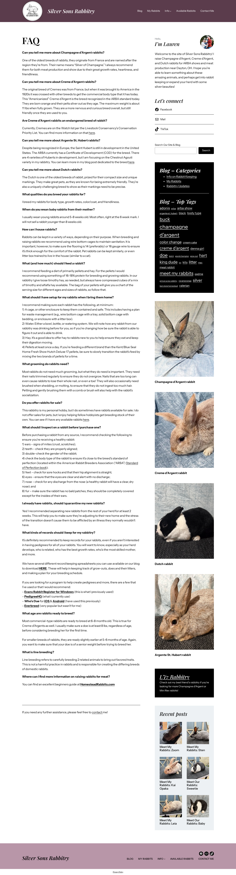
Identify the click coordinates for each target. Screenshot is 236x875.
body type (194, 213)
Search (206, 150)
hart (203, 255)
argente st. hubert (168, 213)
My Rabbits (174, 181)
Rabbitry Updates (178, 186)
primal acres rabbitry (168, 281)
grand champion (182, 256)
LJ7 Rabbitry (174, 676)
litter (193, 262)
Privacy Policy (118, 872)
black (182, 213)
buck (165, 219)
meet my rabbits (176, 273)
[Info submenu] (170, 11)
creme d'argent (174, 248)
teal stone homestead (169, 286)
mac (200, 262)
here (92, 133)
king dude (169, 262)
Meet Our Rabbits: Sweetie (193, 785)
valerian (184, 285)
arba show (184, 208)
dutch (171, 256)
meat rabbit (167, 267)
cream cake (190, 242)
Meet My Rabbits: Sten (196, 748)
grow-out (194, 256)
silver (197, 280)
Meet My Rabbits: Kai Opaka (168, 785)
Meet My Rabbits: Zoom (169, 748)
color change (171, 242)
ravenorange (185, 281)
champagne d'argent (174, 231)
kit (180, 263)
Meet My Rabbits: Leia (168, 822)
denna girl (197, 248)
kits (185, 262)
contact (97, 712)
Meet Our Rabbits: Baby (196, 822)
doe (164, 255)
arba (173, 208)
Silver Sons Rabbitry (71, 11)
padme (199, 274)
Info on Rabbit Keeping (182, 176)
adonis (165, 208)
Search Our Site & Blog (167, 144)
